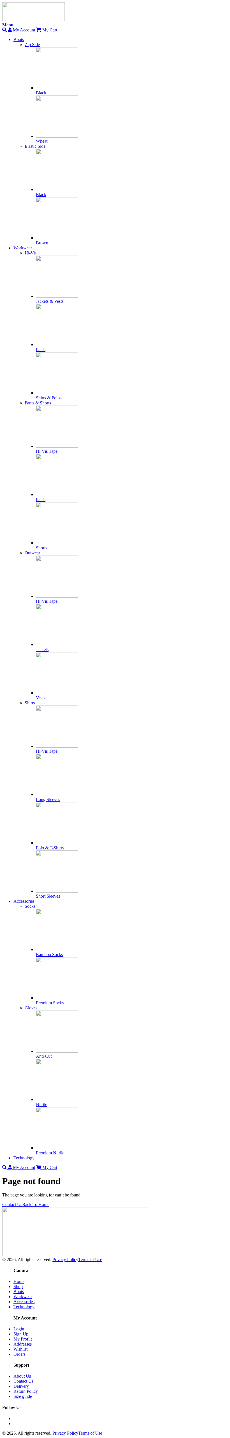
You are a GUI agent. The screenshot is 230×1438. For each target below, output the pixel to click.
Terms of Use (90, 1259)
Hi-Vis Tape (47, 451)
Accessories (23, 901)
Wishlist (20, 1349)
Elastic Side (35, 146)
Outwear (32, 552)
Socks (30, 906)
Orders (19, 1354)
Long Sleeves (48, 799)
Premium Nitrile (50, 1152)
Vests (40, 697)
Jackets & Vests (49, 301)
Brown (42, 242)
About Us (22, 1376)
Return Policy (25, 1391)
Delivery (21, 1386)
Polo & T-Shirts (50, 847)
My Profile (23, 1339)
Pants (40, 349)
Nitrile (41, 1104)
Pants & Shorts (38, 403)
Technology (23, 1157)
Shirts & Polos (48, 397)
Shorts (41, 547)
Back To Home (35, 1204)
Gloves (31, 1007)
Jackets (42, 649)
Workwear (22, 247)
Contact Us (12, 1204)
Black (41, 92)
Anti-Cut (44, 1056)
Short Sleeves (48, 896)
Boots (18, 39)
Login (18, 1328)
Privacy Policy (65, 1259)
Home (18, 1281)
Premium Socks (50, 1002)
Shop (18, 1286)
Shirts (30, 702)
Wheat (41, 141)
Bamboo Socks (49, 954)
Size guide (22, 1396)
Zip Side (32, 44)
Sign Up (20, 1334)
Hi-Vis (30, 253)
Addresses (22, 1344)
